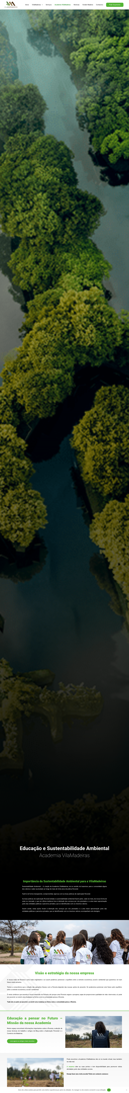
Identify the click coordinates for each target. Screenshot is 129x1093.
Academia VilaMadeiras (63, 5)
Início (27, 5)
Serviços (49, 5)
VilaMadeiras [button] (36, 5)
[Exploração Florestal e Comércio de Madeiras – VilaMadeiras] (11, 5)
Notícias (76, 5)
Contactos (99, 5)
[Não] (126, 1090)
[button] (42, 5)
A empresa (70, 1067)
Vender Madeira (87, 5)
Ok (109, 1090)
